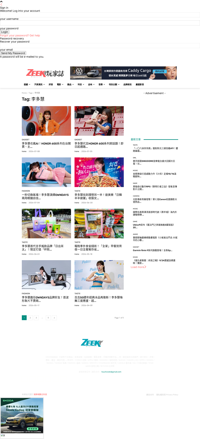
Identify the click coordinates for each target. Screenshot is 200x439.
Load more (137, 267)
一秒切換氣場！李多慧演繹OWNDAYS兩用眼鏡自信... (45, 196)
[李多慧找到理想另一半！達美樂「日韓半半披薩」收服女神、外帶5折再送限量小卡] (99, 172)
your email (6, 49)
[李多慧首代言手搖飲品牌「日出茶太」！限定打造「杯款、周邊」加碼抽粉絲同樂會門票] (46, 223)
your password (9, 28)
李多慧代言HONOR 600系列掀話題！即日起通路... (99, 145)
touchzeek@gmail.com (111, 372)
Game (135, 183)
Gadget (25, 140)
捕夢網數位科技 (40, 394)
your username (9, 18)
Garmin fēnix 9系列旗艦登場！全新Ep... (152, 250)
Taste (77, 191)
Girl (134, 158)
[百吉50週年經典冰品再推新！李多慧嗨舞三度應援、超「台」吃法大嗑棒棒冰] (99, 275)
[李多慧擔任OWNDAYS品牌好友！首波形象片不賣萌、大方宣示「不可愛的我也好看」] (46, 275)
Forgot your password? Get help (20, 35)
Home (24, 93)
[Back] (1, 4)
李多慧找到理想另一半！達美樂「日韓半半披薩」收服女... (98, 196)
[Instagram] (164, 60)
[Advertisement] (154, 113)
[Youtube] (176, 60)
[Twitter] (168, 60)
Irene (24, 151)
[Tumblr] (56, 379)
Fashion (26, 191)
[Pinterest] (48, 379)
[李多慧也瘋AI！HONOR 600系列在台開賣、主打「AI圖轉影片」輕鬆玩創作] (46, 121)
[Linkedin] (40, 379)
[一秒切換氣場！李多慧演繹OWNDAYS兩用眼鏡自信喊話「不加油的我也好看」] (46, 172)
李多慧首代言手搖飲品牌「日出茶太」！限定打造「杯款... (43, 247)
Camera (136, 196)
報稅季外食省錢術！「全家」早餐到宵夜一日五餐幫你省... (98, 247)
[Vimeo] (172, 60)
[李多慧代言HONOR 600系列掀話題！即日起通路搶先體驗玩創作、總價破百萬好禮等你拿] (99, 121)
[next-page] (54, 317)
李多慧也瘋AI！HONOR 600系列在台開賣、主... (46, 145)
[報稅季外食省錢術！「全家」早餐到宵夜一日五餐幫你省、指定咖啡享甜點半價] (99, 223)
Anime (135, 234)
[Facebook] (160, 60)
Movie (135, 170)
